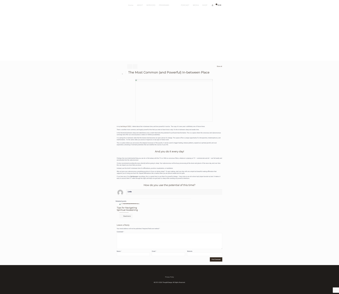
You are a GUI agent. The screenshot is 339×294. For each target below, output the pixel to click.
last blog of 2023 (125, 126)
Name (119, 251)
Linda (130, 192)
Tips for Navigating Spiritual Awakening (127, 208)
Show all (219, 66)
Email (154, 251)
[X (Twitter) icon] (169, 285)
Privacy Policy (169, 277)
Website (189, 251)
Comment (120, 232)
